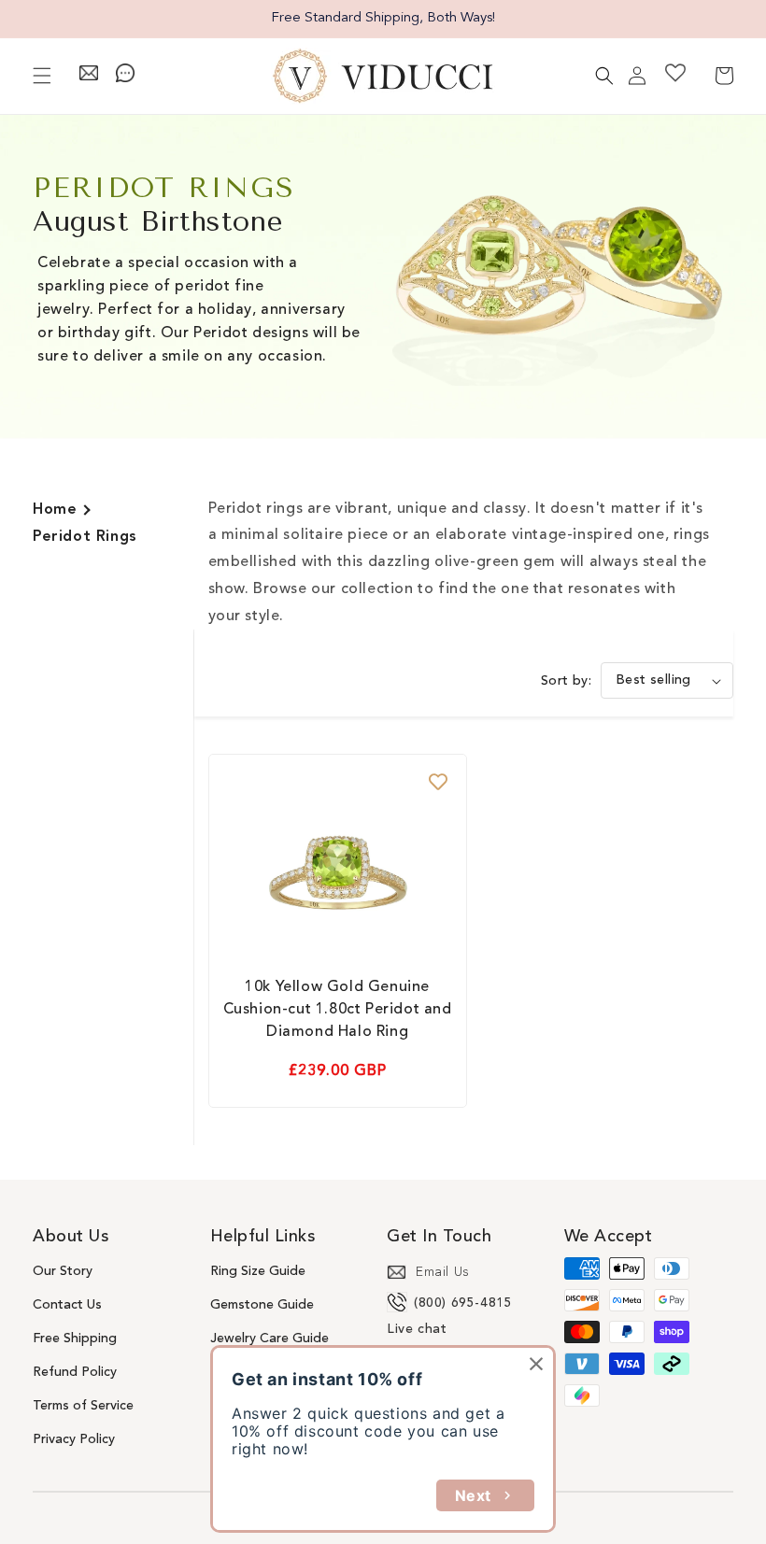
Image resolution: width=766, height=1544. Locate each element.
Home (55, 510)
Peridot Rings (85, 537)
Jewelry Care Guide (269, 1338)
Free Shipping (75, 1338)
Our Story (62, 1271)
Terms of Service (83, 1405)
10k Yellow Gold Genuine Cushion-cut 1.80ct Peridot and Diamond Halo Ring (337, 1010)
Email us (443, 1272)
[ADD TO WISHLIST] (438, 782)
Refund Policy (75, 1372)
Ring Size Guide (257, 1271)
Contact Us (67, 1304)
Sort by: (566, 680)
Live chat (417, 1329)
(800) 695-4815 (463, 1303)
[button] (42, 75)
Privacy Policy (74, 1439)
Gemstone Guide (262, 1304)
